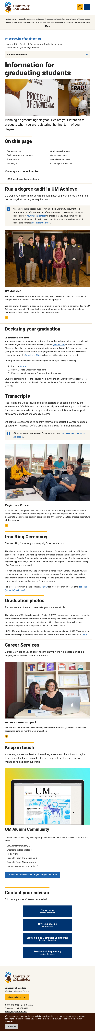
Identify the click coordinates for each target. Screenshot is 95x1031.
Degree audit (13, 151)
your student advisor (36, 216)
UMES (43, 587)
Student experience (53, 44)
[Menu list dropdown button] (87, 54)
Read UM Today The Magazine (21, 858)
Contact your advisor (60, 163)
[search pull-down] (80, 7)
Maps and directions (17, 997)
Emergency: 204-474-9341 (16, 1008)
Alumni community (59, 159)
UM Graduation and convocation (22, 179)
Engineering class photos (18, 850)
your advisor (59, 344)
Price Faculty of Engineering (23, 38)
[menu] (87, 7)
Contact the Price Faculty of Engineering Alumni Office (32, 874)
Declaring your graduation (19, 155)
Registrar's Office (33, 355)
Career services (57, 155)
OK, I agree (11, 1026)
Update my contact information (21, 866)
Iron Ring (11, 163)
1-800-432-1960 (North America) (19, 1005)
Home (8, 44)
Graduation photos (59, 151)
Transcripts (12, 159)
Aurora (23, 366)
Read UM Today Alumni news (20, 862)
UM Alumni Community (17, 846)
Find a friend (12, 854)
